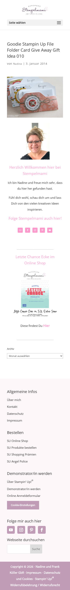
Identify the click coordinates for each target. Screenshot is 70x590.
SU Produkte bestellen (22, 447)
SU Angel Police (17, 461)
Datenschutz (15, 414)
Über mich (14, 400)
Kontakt (12, 407)
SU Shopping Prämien (21, 454)
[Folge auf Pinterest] (31, 530)
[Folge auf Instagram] (21, 530)
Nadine (17, 63)
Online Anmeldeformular (23, 496)
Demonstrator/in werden (23, 489)
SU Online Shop (17, 441)
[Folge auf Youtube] (11, 530)
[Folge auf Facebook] (42, 530)
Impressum (14, 420)
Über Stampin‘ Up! (20, 482)
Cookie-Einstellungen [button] (23, 505)
